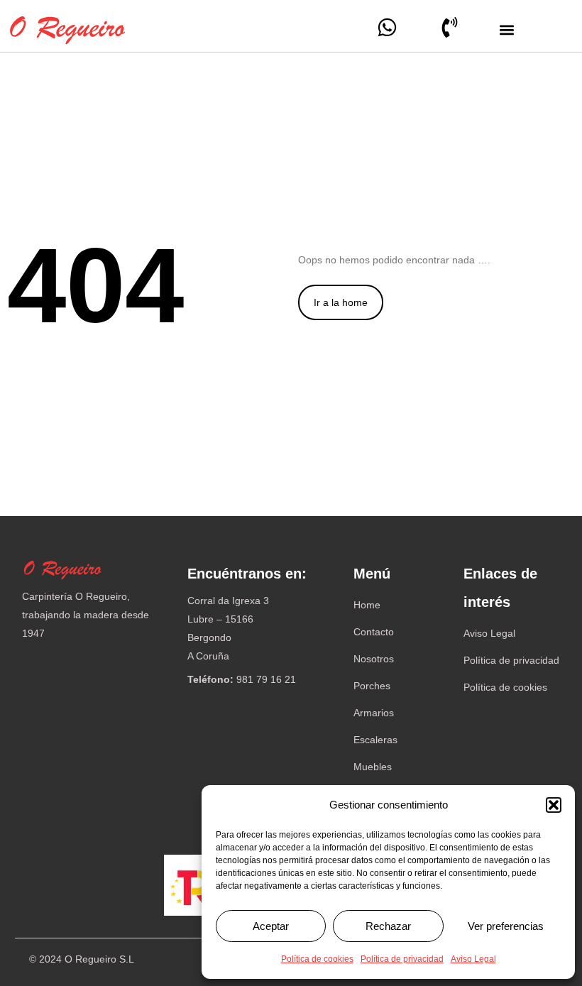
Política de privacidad (402, 959)
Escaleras (375, 739)
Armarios (373, 712)
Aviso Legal (473, 959)
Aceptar (271, 926)
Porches (371, 685)
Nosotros (373, 658)
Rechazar (388, 926)
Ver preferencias (506, 926)
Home (366, 604)
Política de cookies (317, 959)
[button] (554, 805)
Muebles (372, 766)
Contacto (373, 631)
